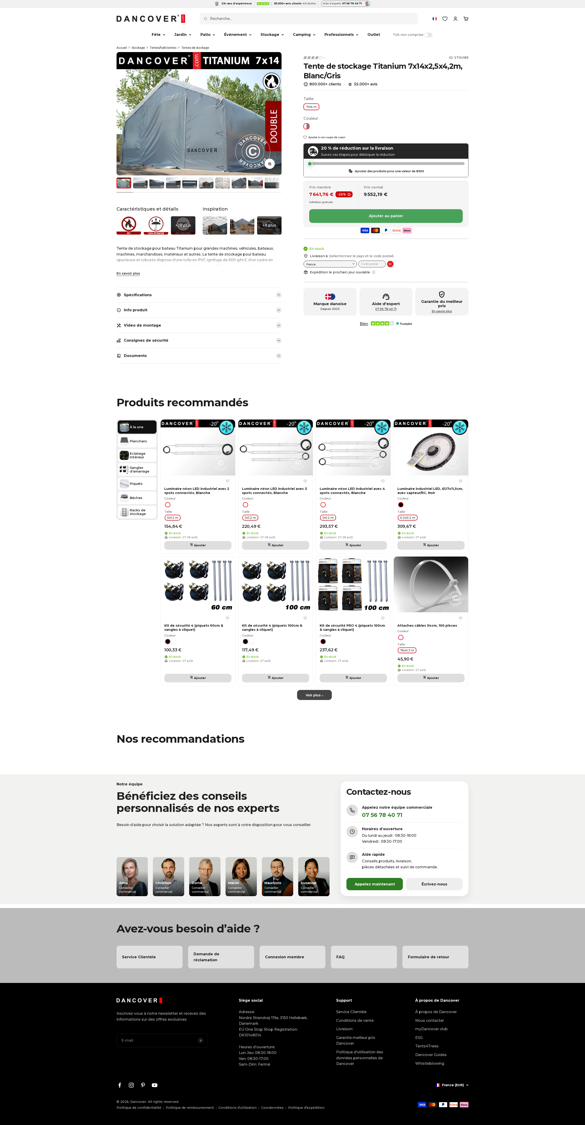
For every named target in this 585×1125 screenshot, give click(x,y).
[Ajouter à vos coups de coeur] (227, 481)
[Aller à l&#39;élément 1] (124, 182)
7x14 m (311, 106)
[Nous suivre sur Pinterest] (143, 1085)
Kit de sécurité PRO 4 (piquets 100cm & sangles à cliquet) (352, 627)
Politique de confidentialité (139, 1108)
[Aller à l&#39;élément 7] (222, 182)
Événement (235, 34)
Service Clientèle (351, 1012)
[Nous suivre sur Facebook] (120, 1085)
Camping (302, 34)
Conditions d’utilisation (237, 1108)
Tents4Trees (427, 1046)
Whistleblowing (429, 1063)
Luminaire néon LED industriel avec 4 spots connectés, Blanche (352, 491)
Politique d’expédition (306, 1108)
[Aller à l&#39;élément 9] (255, 182)
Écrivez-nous (434, 884)
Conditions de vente (355, 1020)
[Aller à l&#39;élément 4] (173, 182)
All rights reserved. (163, 1102)
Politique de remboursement (190, 1108)
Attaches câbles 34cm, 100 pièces (427, 625)
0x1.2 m (172, 517)
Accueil (122, 47)
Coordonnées (272, 1108)
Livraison (344, 1029)
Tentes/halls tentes (163, 47)
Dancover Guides (431, 1055)
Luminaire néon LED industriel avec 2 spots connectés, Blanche (196, 491)
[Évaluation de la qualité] (314, 57)
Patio (205, 34)
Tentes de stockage (195, 47)
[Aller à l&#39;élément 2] (140, 182)
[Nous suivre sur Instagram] (131, 1085)
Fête (156, 34)
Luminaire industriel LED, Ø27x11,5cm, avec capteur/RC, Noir (430, 491)
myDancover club (431, 1029)
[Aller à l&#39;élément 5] (189, 182)
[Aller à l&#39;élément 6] (206, 182)
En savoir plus (128, 273)
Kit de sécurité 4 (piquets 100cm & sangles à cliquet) (272, 627)
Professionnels (339, 34)
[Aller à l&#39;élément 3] (156, 182)
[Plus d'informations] (373, 272)
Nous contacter (429, 1020)
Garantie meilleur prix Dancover (355, 1040)
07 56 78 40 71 (385, 309)
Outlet (373, 34)
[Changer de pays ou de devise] (434, 18)
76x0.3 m (407, 650)
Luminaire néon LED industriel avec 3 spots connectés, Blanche (274, 491)
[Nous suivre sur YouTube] (155, 1085)
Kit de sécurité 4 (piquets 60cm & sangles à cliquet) (193, 627)
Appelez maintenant (375, 884)
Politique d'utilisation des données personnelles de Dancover (359, 1058)
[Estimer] (390, 264)
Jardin (180, 34)
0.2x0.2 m (407, 517)
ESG (419, 1037)
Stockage (270, 34)
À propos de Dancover (436, 1012)
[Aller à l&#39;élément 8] (239, 182)
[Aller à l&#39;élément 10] (272, 182)
